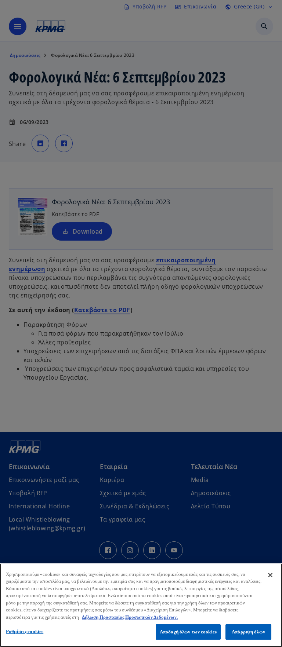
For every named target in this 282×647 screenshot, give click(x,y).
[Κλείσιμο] (270, 575)
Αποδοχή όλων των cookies (188, 632)
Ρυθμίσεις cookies (24, 631)
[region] (141, 605)
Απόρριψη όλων (248, 632)
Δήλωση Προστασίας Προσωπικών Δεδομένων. (130, 617)
